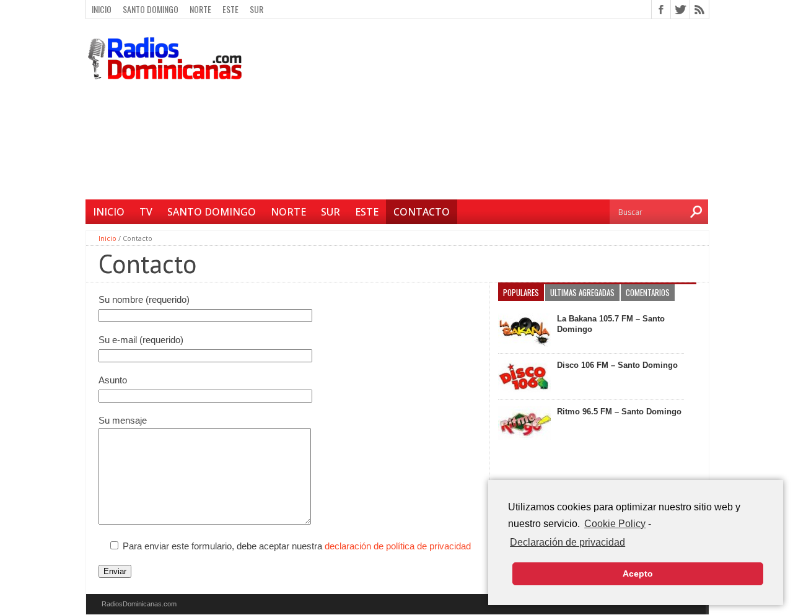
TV (145, 212)
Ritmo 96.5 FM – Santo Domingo (619, 411)
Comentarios (648, 292)
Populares (521, 292)
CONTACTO (421, 212)
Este (230, 8)
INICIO (109, 212)
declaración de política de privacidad (398, 546)
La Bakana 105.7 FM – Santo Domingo (611, 324)
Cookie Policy (615, 523)
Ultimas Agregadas (582, 292)
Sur (256, 8)
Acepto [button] (638, 573)
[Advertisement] (480, 111)
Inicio (102, 8)
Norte (200, 8)
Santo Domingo (150, 8)
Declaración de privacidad (567, 542)
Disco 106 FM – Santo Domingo (617, 365)
